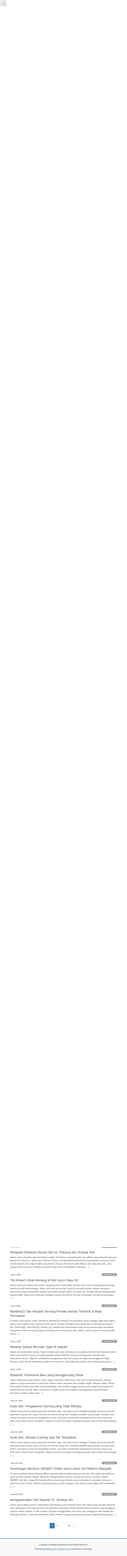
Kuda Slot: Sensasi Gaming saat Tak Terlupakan (43, 1437)
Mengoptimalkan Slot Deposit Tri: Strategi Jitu (41, 1499)
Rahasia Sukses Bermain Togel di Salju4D (39, 1347)
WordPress (50, 1549)
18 (70, 1525)
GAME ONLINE (109, 1275)
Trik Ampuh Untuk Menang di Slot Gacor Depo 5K (44, 1280)
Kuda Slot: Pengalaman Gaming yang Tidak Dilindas (46, 1406)
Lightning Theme (64, 1549)
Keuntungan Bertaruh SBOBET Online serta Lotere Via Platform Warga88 (60, 1468)
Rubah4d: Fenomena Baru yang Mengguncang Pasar (46, 1375)
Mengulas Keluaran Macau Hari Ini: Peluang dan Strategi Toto (52, 1252)
